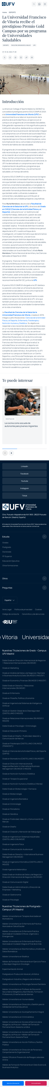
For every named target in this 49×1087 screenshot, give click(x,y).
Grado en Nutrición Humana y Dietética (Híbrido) (22, 784)
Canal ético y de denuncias (33, 614)
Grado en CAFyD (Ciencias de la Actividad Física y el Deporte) (24, 209)
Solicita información (13, 1083)
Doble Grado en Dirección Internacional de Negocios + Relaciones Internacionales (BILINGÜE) (24, 661)
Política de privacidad (23, 609)
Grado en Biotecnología (12, 794)
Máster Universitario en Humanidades (18, 999)
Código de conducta (10, 614)
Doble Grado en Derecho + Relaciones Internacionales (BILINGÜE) (18, 686)
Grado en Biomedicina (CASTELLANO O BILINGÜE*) (23, 758)
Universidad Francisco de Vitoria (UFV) (22, 114)
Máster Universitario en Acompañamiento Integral (23, 1012)
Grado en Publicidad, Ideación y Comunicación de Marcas (22, 820)
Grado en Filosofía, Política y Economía (18, 698)
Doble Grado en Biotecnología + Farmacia (19, 789)
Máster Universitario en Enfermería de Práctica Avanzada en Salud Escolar (21, 925)
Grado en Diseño (9, 826)
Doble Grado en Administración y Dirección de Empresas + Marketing (21, 888)
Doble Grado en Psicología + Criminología (19, 726)
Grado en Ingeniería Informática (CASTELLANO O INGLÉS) (22, 863)
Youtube (24, 481)
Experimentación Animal (12, 969)
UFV (35, 280)
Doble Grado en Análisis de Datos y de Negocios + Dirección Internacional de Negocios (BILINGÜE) (22, 875)
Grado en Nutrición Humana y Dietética (18, 773)
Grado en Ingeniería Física (13, 844)
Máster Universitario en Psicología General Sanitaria (24, 984)
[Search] (34, 4)
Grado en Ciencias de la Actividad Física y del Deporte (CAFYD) (24, 752)
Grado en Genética (10, 814)
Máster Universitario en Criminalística (18, 1017)
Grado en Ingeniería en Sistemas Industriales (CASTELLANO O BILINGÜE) (21, 837)
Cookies (38, 609)
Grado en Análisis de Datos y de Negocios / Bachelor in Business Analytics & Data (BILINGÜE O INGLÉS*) (23, 674)
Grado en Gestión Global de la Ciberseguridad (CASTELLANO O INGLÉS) (21, 712)
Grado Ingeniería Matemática (14, 869)
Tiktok (24, 495)
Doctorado (6, 551)
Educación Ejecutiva (10, 561)
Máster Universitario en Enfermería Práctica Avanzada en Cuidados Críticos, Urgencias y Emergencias (20, 934)
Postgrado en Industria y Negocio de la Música (21, 979)
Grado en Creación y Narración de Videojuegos (21, 831)
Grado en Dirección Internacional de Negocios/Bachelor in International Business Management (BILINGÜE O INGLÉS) (21, 766)
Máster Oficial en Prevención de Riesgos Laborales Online (23, 1058)
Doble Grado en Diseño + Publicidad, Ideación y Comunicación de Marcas (21, 737)
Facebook (24, 473)
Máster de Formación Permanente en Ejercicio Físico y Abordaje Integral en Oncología (24, 962)
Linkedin (24, 466)
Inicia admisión (36, 1083)
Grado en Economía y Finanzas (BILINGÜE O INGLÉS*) (24, 680)
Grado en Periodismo (11, 809)
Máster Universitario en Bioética (15, 956)
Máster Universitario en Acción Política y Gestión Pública (22, 1043)
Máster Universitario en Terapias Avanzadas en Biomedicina (21, 917)
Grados (5, 542)
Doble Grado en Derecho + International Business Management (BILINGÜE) (22, 855)
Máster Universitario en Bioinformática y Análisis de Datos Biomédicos (23, 950)
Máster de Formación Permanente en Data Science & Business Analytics (24, 1066)
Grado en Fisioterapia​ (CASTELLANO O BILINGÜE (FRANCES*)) (22, 744)
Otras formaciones (10, 565)
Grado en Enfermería (11, 693)
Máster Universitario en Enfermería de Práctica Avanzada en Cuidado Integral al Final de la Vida (21, 942)
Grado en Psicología (10, 899)
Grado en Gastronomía (11, 894)
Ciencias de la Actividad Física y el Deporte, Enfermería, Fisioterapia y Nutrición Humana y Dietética (23, 320)
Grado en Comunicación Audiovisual (17, 849)
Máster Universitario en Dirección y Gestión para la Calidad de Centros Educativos (23, 1005)
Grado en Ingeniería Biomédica (15, 799)
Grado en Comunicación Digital (15, 882)
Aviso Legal (7, 609)
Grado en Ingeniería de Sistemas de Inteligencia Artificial (22, 704)
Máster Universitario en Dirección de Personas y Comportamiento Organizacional (22, 1050)
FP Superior (7, 556)
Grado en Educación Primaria (14, 731)
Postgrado (6, 547)
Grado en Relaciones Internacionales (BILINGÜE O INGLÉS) (23, 719)
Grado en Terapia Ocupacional (15, 779)
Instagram (24, 488)
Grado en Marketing (10, 668)
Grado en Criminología (11, 804)
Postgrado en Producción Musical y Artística (20, 974)
